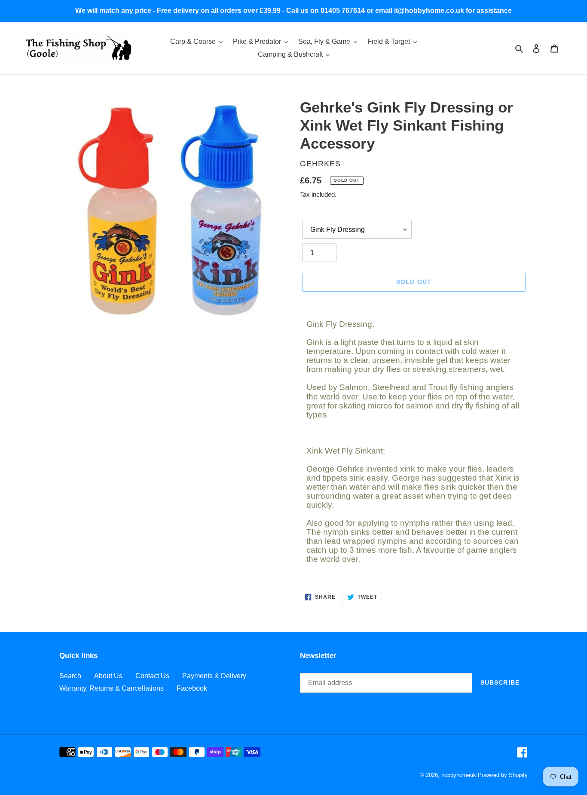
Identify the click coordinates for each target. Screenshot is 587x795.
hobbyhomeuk (458, 775)
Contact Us (152, 675)
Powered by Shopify (503, 775)
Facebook (192, 688)
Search (70, 675)
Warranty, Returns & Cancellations (111, 688)
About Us (108, 675)
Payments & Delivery (214, 675)
